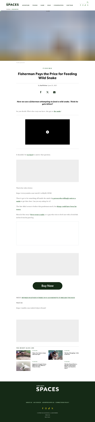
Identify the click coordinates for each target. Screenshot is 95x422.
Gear (49, 5)
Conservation (58, 5)
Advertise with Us (48, 402)
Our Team (69, 5)
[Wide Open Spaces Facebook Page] (80, 5)
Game (42, 5)
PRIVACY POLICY (47, 417)
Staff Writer (43, 85)
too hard (30, 155)
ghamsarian (22, 62)
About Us (29, 402)
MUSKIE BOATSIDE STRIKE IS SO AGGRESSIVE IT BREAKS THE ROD (48, 298)
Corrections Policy (62, 402)
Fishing (35, 5)
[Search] (87, 2)
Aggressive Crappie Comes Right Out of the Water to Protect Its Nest (39, 365)
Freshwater (15, 9)
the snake (57, 111)
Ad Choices (37, 402)
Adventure (25, 5)
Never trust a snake (37, 214)
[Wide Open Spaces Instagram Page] (83, 5)
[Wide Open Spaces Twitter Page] (88, 5)
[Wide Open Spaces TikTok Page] (85, 5)
